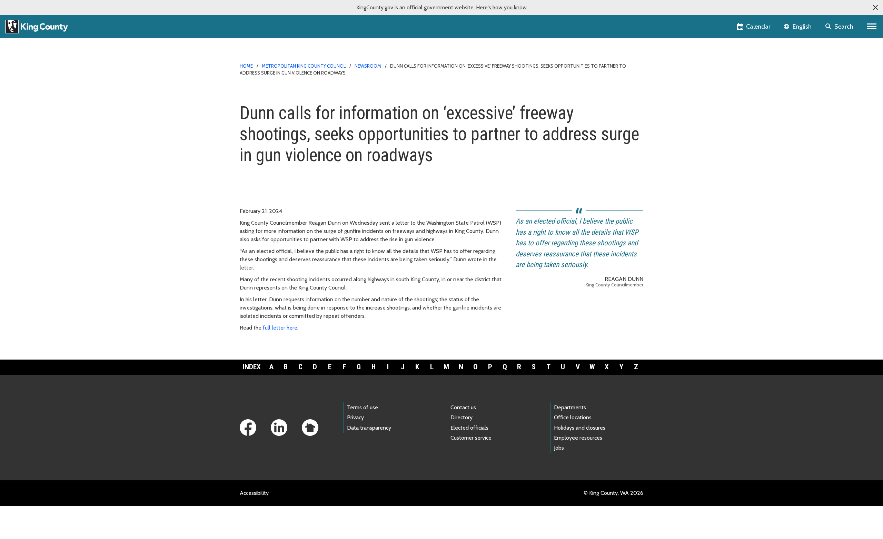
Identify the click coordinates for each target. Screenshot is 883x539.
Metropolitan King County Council (304, 66)
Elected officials (469, 427)
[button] (875, 7)
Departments (570, 407)
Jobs (559, 447)
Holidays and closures (579, 427)
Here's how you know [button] (501, 7)
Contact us (463, 407)
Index (252, 367)
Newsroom (368, 66)
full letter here (280, 327)
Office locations (573, 417)
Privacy (355, 417)
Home (246, 66)
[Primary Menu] (872, 26)
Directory (461, 417)
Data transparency (369, 427)
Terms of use (362, 407)
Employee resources (578, 437)
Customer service (471, 437)
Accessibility (254, 493)
